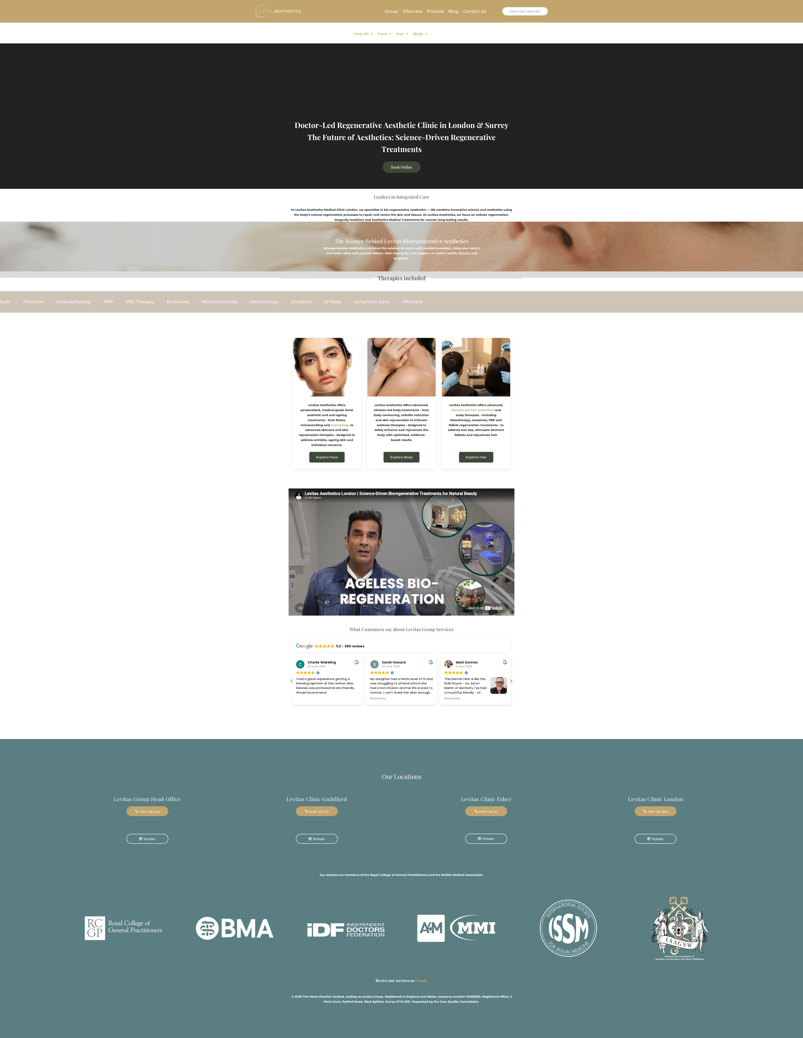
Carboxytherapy (263, 301)
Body (418, 34)
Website (150, 839)
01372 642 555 (488, 811)
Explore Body (401, 457)
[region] (54, 1005)
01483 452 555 (319, 811)
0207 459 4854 (658, 811)
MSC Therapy (329, 301)
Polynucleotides (30, 301)
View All (361, 34)
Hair (400, 34)
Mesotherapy (75, 301)
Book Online (401, 167)
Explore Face (327, 457)
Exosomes (367, 301)
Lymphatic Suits (182, 301)
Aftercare (412, 12)
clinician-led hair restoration (472, 410)
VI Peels (143, 301)
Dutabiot (112, 301)
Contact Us (474, 12)
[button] (511, 681)
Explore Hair (476, 457)
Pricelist (435, 12)
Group (391, 12)
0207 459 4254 (149, 811)
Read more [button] (304, 699)
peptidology (340, 425)
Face (382, 34)
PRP (298, 301)
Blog (453, 12)
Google (421, 980)
